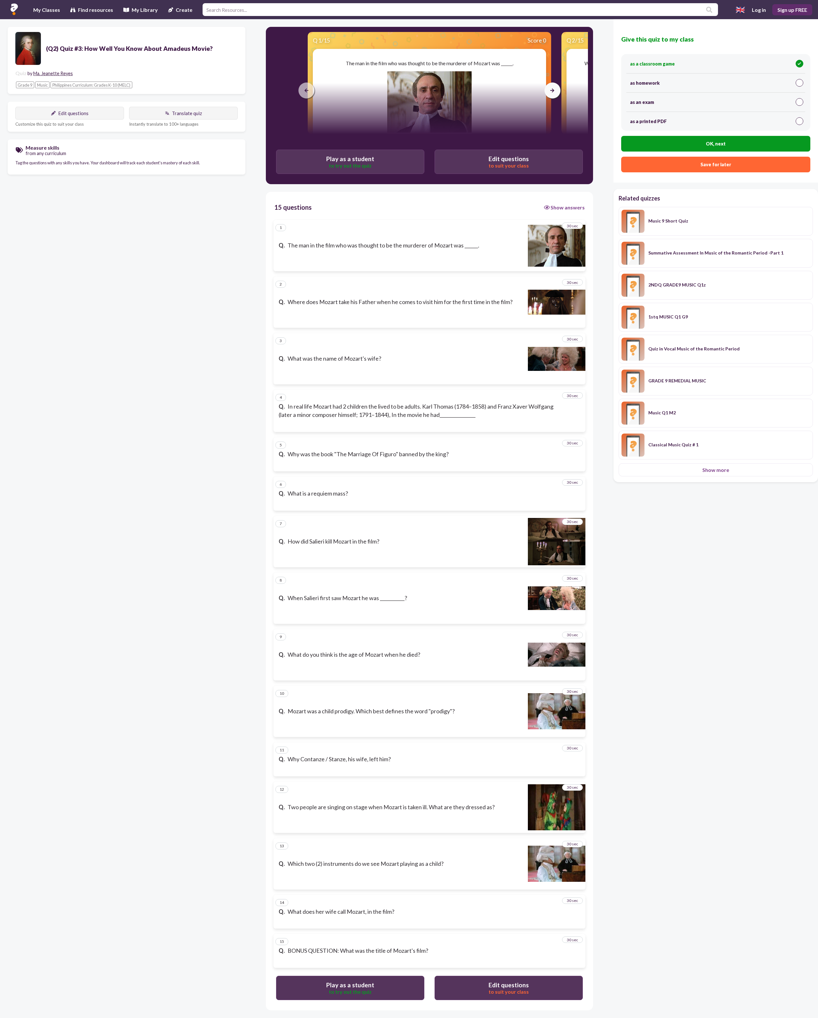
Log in (759, 10)
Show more (715, 470)
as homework (645, 83)
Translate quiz (187, 113)
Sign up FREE (792, 10)
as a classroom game (652, 64)
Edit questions (73, 113)
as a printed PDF (648, 121)
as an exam (642, 102)
